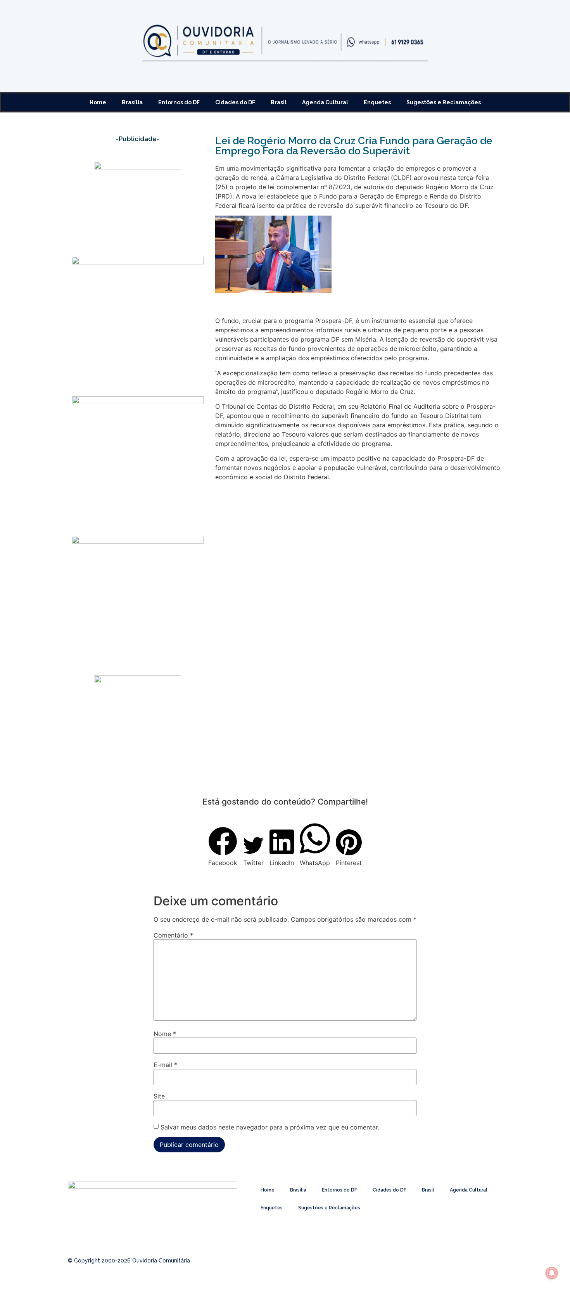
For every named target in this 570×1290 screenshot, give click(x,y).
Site (159, 1096)
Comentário (173, 935)
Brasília (132, 102)
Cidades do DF (235, 102)
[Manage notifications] (552, 1273)
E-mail (165, 1065)
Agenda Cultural (325, 102)
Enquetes (377, 102)
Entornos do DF (179, 102)
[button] (222, 847)
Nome (165, 1034)
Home (98, 102)
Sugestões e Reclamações (443, 102)
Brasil (279, 102)
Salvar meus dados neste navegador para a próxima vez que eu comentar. (270, 1127)
